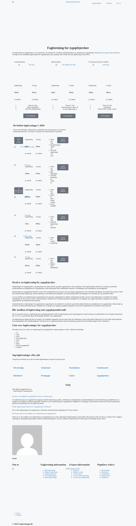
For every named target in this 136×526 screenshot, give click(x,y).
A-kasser (109, 3)
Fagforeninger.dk (105, 53)
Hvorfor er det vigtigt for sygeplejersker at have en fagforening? (32, 396)
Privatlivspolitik (66, 520)
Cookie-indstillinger (78, 520)
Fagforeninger (96, 3)
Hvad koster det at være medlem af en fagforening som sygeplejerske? (34, 413)
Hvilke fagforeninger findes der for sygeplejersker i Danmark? (31, 407)
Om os (119, 3)
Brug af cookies (56, 520)
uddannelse (18, 316)
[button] (18, 140)
